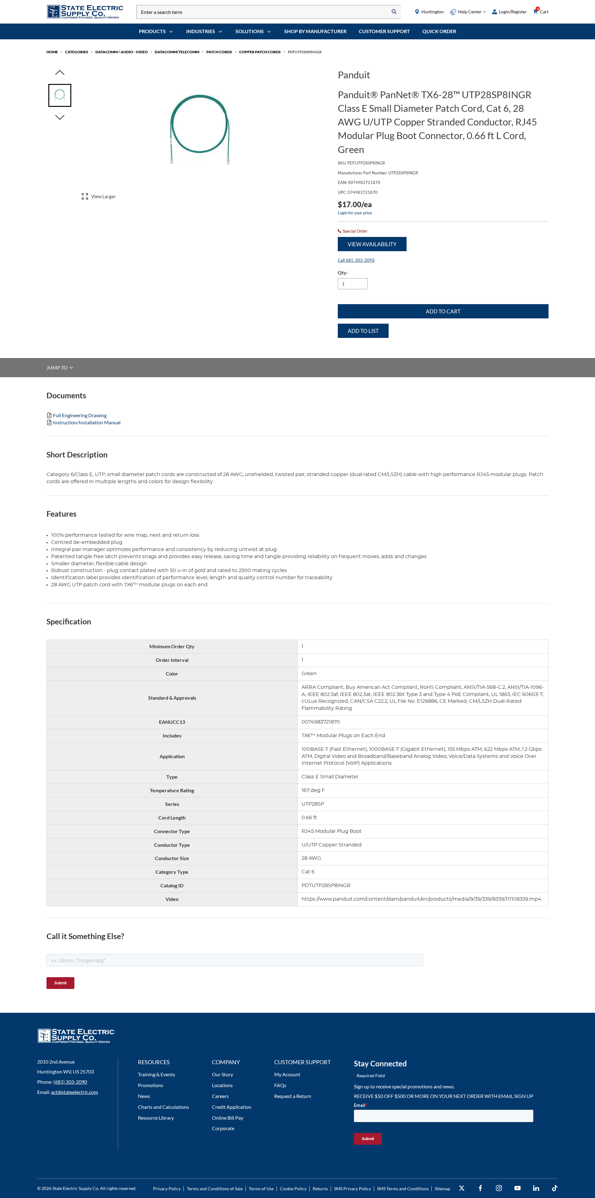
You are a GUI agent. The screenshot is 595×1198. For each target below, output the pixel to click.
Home (52, 52)
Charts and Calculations (163, 1107)
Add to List (363, 331)
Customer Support (384, 31)
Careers (220, 1096)
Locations (222, 1085)
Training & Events (156, 1074)
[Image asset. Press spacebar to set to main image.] (59, 95)
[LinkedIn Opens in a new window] (536, 1188)
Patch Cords (219, 52)
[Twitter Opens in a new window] (462, 1188)
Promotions (150, 1085)
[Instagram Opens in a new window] (499, 1188)
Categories (76, 52)
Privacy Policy (167, 1188)
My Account (287, 1074)
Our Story (222, 1074)
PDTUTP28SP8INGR (305, 52)
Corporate (223, 1128)
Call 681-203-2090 (356, 260)
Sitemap (442, 1188)
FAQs (280, 1085)
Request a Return (292, 1096)
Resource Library (156, 1118)
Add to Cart (443, 311)
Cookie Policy (293, 1188)
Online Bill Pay (227, 1118)
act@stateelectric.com (74, 1092)
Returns (320, 1188)
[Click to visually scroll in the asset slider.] (59, 73)
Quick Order (439, 31)
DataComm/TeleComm (177, 52)
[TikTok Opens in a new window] (555, 1188)
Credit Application (231, 1107)
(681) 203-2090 (70, 1082)
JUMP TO (57, 367)
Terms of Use (261, 1188)
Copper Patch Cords (260, 52)
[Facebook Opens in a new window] (480, 1188)
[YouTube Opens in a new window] (517, 1188)
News (144, 1096)
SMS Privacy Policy (352, 1188)
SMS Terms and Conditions (403, 1188)
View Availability (372, 244)
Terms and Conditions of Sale (215, 1188)
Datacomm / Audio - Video (121, 52)
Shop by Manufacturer (315, 31)
